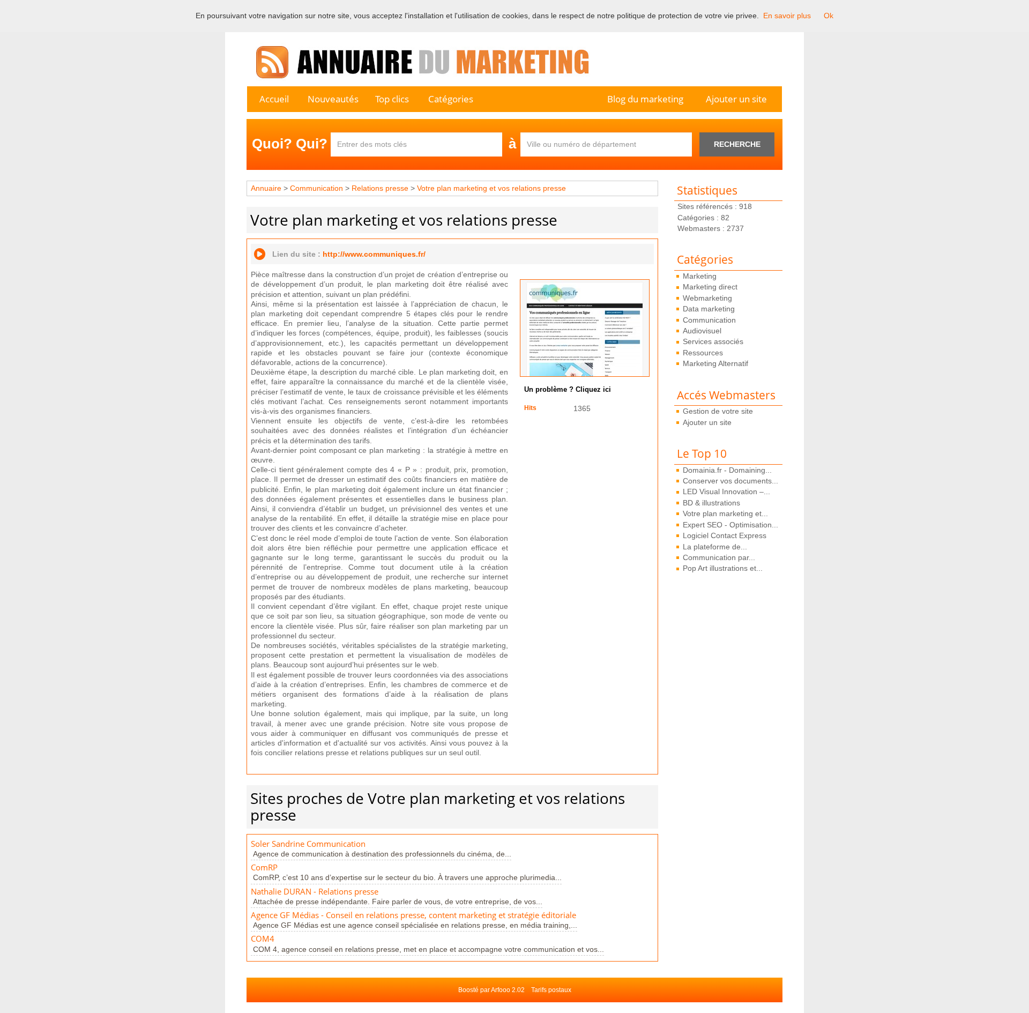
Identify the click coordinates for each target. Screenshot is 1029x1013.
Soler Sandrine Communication (308, 844)
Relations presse (380, 188)
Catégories (450, 99)
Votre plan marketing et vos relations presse (491, 188)
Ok (828, 15)
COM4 (262, 938)
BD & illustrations (711, 502)
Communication (709, 320)
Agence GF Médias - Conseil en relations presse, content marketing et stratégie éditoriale (413, 915)
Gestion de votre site (718, 411)
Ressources (703, 352)
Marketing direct (710, 286)
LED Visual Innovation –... (726, 491)
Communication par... (719, 557)
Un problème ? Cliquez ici (567, 389)
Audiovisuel (702, 330)
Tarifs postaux (551, 990)
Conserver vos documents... (730, 480)
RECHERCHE (737, 144)
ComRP (264, 867)
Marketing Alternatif (715, 363)
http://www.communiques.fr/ (374, 254)
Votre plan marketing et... (725, 513)
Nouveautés (333, 99)
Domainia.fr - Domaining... (727, 470)
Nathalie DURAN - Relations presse (314, 891)
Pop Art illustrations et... (723, 568)
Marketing (700, 276)
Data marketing (709, 308)
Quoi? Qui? (289, 144)
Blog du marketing (645, 99)
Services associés (713, 341)
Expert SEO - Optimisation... (730, 524)
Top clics (392, 99)
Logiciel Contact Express (724, 535)
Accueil (274, 99)
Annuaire (266, 188)
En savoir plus (787, 15)
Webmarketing (707, 298)
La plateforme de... (715, 546)
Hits (530, 408)
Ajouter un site (736, 99)
